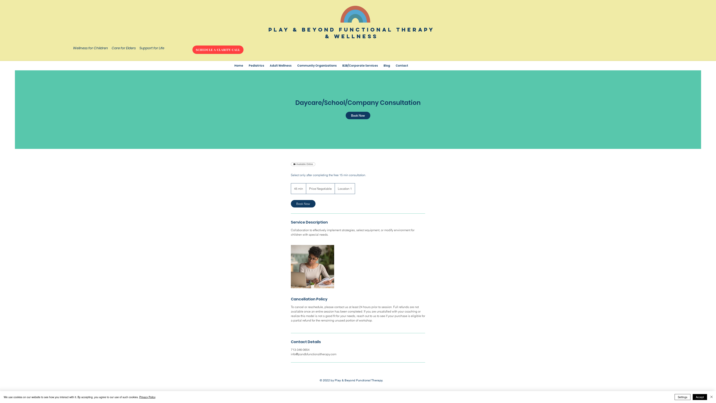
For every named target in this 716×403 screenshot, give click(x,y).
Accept (700, 397)
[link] (358, 115)
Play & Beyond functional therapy (351, 29)
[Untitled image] (312, 266)
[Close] (711, 397)
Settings (682, 397)
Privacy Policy (147, 397)
